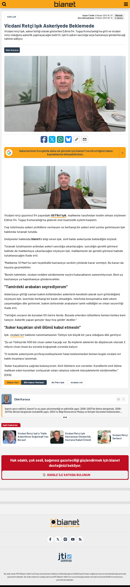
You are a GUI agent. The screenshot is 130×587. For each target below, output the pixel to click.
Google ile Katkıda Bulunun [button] (68, 475)
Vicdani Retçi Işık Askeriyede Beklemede (49, 26)
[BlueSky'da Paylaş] (68, 139)
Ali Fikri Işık (58, 215)
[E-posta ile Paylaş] (84, 139)
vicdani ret (17, 335)
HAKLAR (11, 16)
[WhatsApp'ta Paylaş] (60, 139)
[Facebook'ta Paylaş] (44, 139)
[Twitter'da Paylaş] (52, 139)
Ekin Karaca (22, 399)
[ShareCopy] (76, 139)
